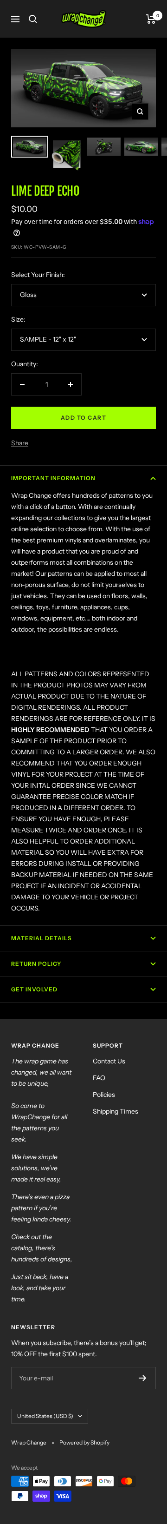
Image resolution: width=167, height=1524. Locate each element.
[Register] (143, 1378)
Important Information (53, 478)
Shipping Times (115, 1111)
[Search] (33, 19)
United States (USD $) (45, 1415)
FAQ (99, 1078)
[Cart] (151, 19)
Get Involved (34, 989)
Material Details (41, 938)
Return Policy (36, 963)
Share (19, 443)
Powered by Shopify (84, 1442)
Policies (104, 1094)
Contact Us (109, 1061)
